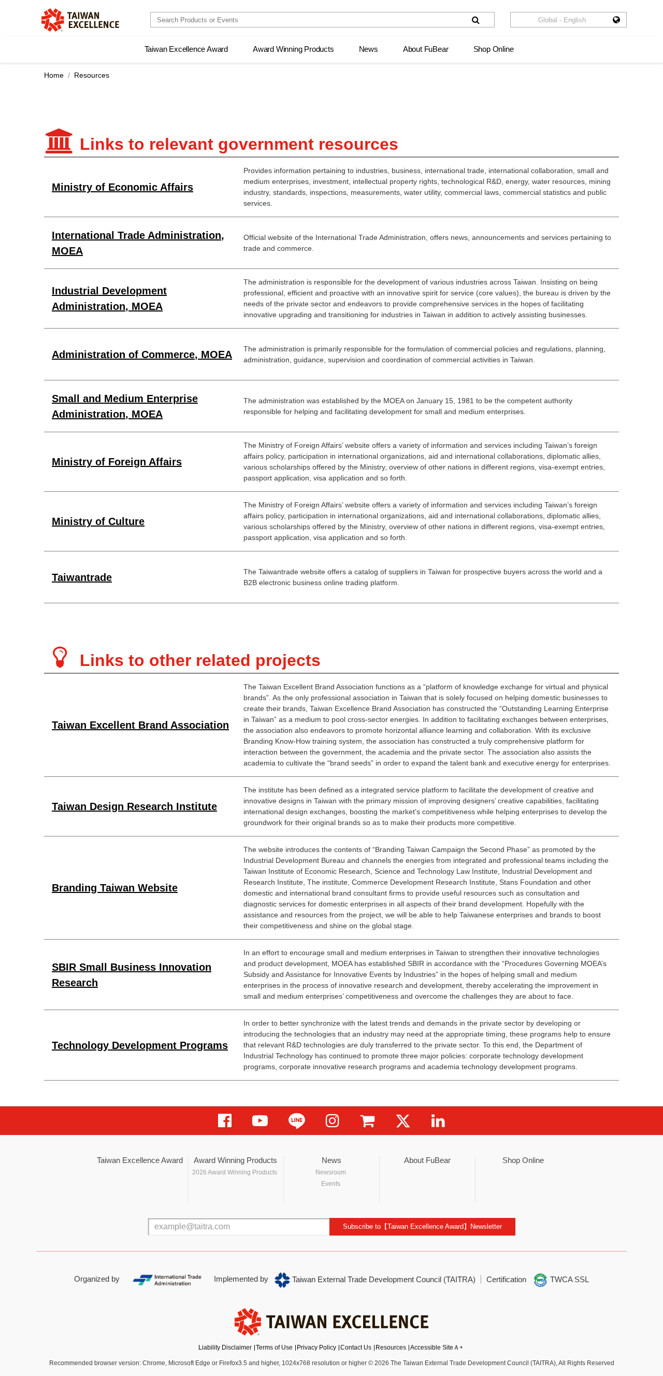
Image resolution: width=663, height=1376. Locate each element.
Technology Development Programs (140, 1045)
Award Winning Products (293, 49)
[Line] (297, 1120)
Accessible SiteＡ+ (436, 1347)
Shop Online (493, 49)
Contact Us (355, 1347)
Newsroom (330, 1172)
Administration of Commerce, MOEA (142, 354)
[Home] (80, 20)
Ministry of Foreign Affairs (117, 461)
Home (54, 75)
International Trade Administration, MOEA (138, 243)
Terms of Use (274, 1347)
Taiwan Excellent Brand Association (140, 725)
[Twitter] (403, 1120)
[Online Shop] (367, 1120)
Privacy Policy (316, 1347)
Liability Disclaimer (225, 1347)
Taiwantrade (82, 577)
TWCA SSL (568, 1279)
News (368, 49)
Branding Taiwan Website (115, 887)
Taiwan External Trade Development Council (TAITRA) (382, 1279)
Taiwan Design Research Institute (134, 806)
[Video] (260, 1120)
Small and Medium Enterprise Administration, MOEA (125, 406)
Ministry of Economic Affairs (122, 187)
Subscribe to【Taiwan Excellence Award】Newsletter (422, 1226)
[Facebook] (225, 1120)
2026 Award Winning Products (234, 1172)
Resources (391, 1347)
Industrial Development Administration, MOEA (109, 298)
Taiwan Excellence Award (186, 49)
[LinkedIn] (438, 1120)
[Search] (475, 19)
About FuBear (426, 49)
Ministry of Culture (98, 521)
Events (330, 1184)
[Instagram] (332, 1120)
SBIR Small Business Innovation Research (131, 974)
